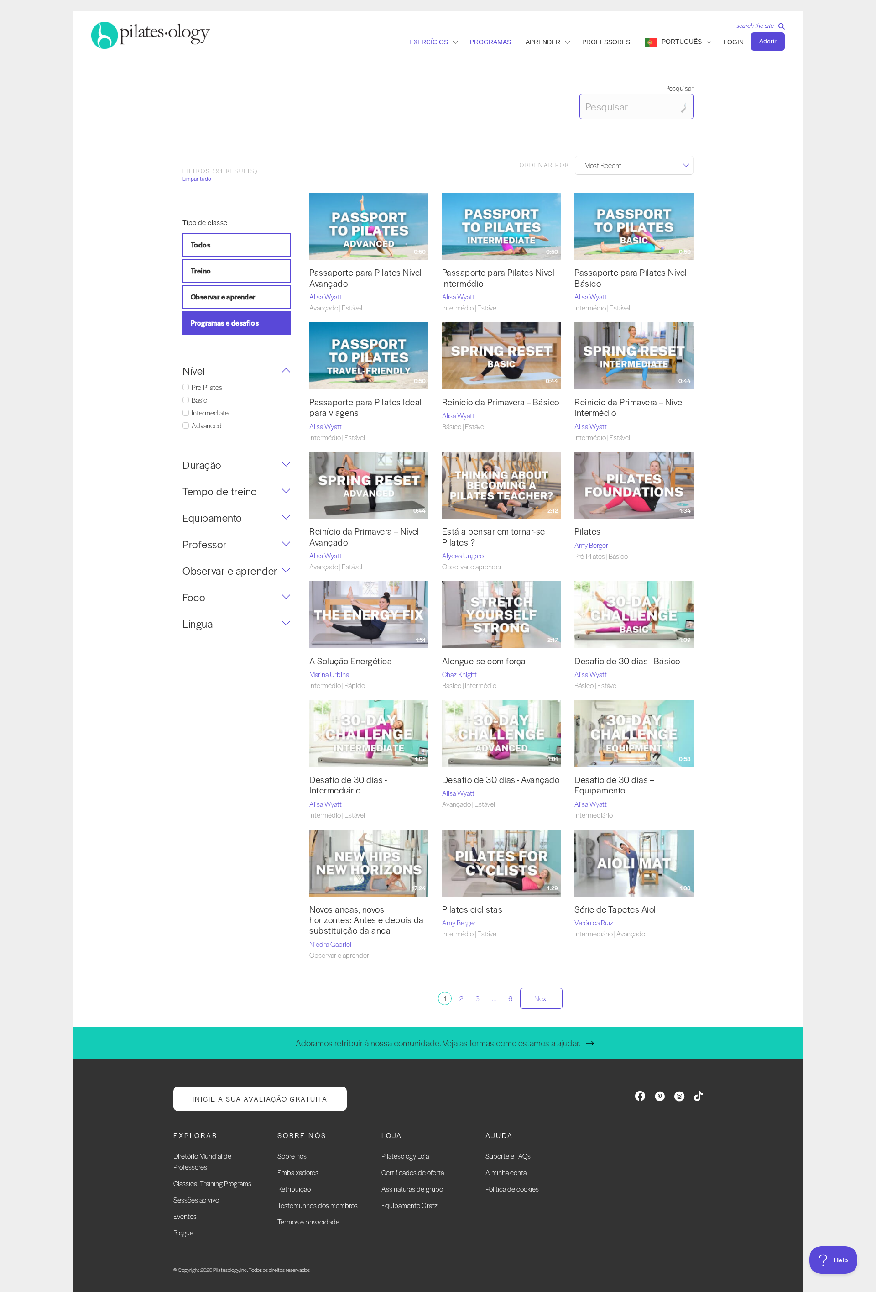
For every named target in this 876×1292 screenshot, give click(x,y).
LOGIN (734, 42)
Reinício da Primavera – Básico (500, 402)
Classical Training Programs (212, 1183)
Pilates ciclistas (472, 909)
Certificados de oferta (412, 1172)
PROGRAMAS (490, 42)
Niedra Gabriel (330, 944)
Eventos (185, 1216)
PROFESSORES (606, 42)
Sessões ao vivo (196, 1199)
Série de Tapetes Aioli (616, 909)
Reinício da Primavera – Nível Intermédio (629, 407)
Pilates (587, 531)
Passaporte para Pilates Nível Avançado (365, 277)
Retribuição (294, 1188)
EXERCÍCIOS (428, 42)
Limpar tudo (196, 179)
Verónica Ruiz (593, 922)
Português (682, 41)
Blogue (183, 1232)
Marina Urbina (329, 674)
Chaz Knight (459, 674)
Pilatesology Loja (405, 1156)
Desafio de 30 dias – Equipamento (614, 784)
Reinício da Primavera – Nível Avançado (364, 536)
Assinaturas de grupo (412, 1188)
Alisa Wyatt (325, 296)
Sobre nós (292, 1156)
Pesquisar (679, 88)
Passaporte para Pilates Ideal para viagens (365, 407)
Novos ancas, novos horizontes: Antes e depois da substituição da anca (366, 920)
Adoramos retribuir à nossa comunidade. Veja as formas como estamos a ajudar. (438, 1043)
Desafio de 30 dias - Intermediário (347, 784)
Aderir (768, 41)
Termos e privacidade (308, 1221)
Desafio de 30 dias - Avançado (501, 779)
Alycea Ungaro (463, 555)
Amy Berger (591, 545)
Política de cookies (512, 1188)
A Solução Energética (350, 661)
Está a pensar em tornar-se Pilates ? (493, 536)
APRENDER (543, 42)
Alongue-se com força (484, 661)
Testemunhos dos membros (317, 1205)
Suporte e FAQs (508, 1156)
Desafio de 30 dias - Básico (627, 661)
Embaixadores (297, 1172)
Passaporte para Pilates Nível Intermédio (498, 277)
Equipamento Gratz (409, 1205)
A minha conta (506, 1172)
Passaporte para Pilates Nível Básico (630, 277)
